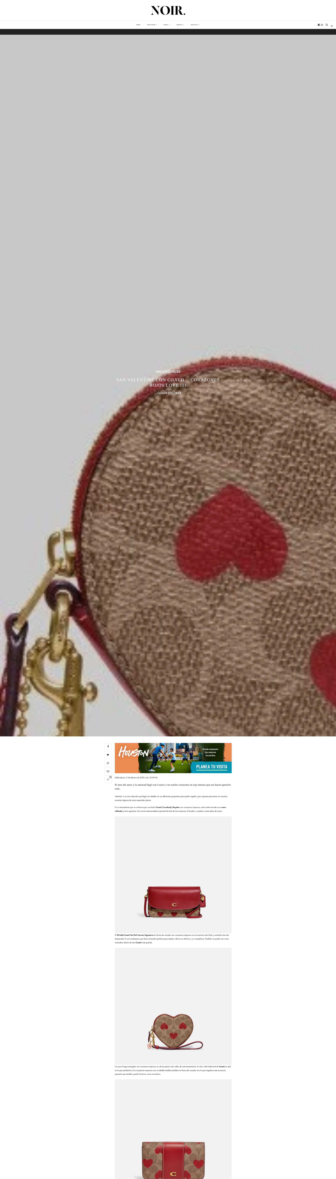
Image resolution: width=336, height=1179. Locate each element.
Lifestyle (179, 25)
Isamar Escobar (169, 393)
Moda (166, 25)
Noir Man (194, 25)
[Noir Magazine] (168, 10)
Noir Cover (151, 25)
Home (138, 25)
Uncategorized (168, 371)
